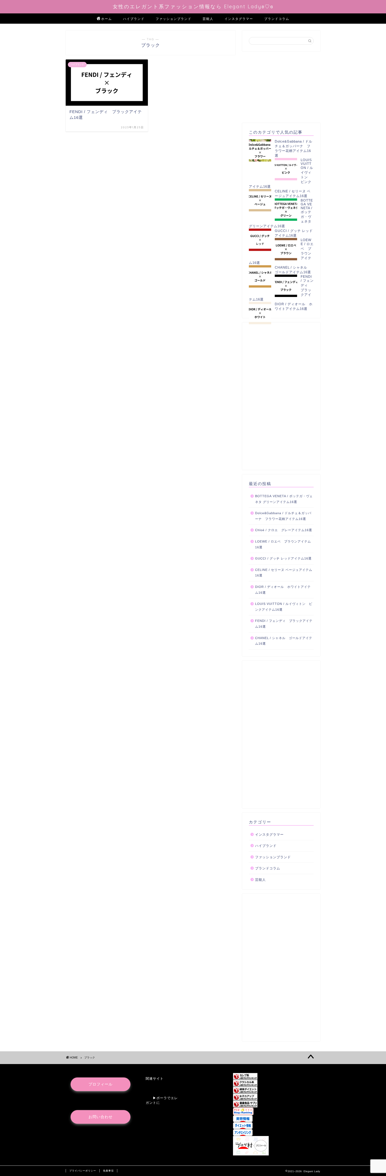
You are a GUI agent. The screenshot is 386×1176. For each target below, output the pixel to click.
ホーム (106, 19)
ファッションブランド (173, 19)
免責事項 (108, 1170)
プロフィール (100, 1084)
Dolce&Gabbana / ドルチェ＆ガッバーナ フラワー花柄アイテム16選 (283, 516)
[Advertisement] (281, 87)
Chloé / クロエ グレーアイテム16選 (283, 530)
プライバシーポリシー (82, 1170)
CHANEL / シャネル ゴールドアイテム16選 (283, 641)
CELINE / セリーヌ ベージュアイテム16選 (283, 572)
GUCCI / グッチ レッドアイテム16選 (283, 558)
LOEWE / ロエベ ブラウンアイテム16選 (283, 544)
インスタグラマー (238, 19)
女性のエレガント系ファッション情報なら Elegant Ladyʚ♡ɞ (193, 6)
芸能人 (208, 19)
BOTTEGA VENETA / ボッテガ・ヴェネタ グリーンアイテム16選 (284, 499)
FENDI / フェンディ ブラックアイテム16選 (284, 623)
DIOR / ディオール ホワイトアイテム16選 (283, 589)
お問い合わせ (100, 1117)
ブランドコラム (276, 19)
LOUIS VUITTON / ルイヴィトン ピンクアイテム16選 (283, 606)
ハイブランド (134, 19)
